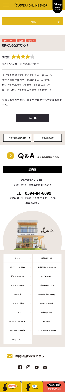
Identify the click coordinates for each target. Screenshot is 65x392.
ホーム (17, 258)
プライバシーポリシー (47, 330)
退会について (17, 339)
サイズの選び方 (17, 285)
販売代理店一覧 (46, 303)
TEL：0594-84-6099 (32, 193)
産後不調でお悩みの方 (47, 267)
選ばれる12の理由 (17, 267)
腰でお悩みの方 (17, 276)
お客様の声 (46, 294)
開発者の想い (46, 276)
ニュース (17, 312)
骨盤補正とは (46, 258)
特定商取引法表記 (17, 330)
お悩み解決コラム (46, 285)
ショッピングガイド (17, 321)
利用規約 (46, 321)
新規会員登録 (46, 312)
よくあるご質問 (17, 303)
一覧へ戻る (32, 118)
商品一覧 (17, 294)
